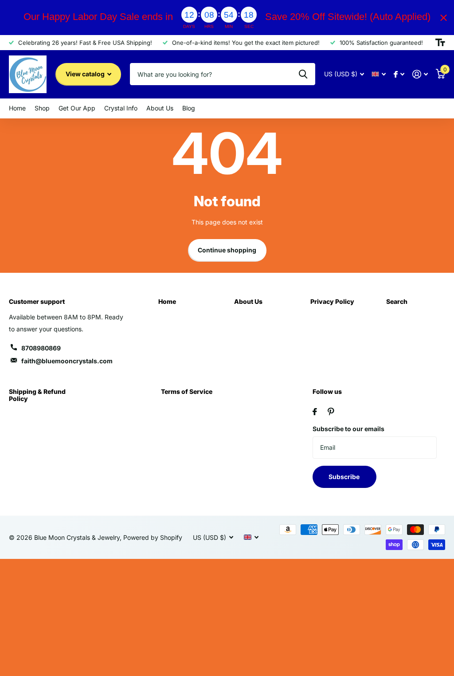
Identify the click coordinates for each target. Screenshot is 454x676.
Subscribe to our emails (348, 428)
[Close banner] (444, 18)
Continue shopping (227, 250)
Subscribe (345, 476)
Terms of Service (186, 391)
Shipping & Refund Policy (37, 395)
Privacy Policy (332, 301)
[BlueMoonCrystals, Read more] (399, 74)
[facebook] (315, 411)
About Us (248, 301)
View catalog (86, 74)
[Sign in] (420, 74)
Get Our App (77, 108)
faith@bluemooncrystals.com (67, 361)
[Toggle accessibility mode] (440, 42)
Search (396, 301)
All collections (17, 108)
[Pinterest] (331, 412)
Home (167, 301)
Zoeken (303, 74)
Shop (42, 108)
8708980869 (41, 348)
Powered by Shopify (152, 537)
